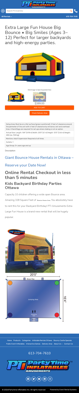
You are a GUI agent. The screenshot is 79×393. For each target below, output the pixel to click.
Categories (26, 340)
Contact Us (68, 344)
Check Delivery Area (39, 113)
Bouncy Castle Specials (63, 340)
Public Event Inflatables (15, 344)
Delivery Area (47, 344)
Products (16, 340)
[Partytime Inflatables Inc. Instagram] (50, 379)
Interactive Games (33, 344)
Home (9, 340)
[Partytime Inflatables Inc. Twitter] (33, 379)
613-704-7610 (71, 16)
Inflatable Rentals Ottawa (42, 340)
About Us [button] (57, 344)
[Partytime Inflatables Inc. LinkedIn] (44, 379)
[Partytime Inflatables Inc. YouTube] (39, 379)
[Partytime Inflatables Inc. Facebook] (28, 379)
